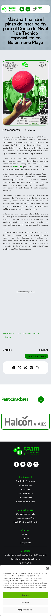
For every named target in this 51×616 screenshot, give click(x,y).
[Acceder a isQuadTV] (28, 9)
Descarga (8, 337)
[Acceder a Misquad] (21, 9)
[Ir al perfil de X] (36, 464)
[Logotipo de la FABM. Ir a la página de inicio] (9, 9)
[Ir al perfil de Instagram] (29, 464)
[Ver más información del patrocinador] (25, 421)
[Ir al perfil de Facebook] (16, 464)
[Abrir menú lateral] (45, 9)
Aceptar (25, 595)
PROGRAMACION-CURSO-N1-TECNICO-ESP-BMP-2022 (21, 334)
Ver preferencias (25, 609)
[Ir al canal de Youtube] (23, 464)
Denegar (25, 602)
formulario (17, 166)
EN (40, 9)
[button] (47, 568)
